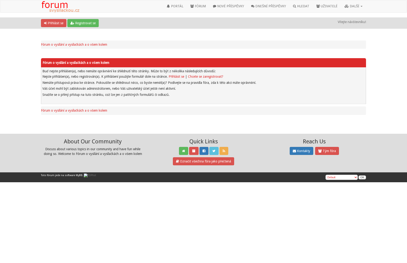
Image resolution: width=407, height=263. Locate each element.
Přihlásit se (55, 23)
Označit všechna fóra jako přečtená (205, 161)
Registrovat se (85, 23)
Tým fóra (329, 151)
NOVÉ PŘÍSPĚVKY (230, 6)
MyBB (79, 175)
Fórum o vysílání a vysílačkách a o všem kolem (74, 44)
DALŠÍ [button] (354, 6)
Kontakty (303, 151)
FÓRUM (200, 6)
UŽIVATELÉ (329, 6)
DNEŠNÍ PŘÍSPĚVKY (270, 6)
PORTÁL (176, 6)
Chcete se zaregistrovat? (205, 76)
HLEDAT (302, 6)
